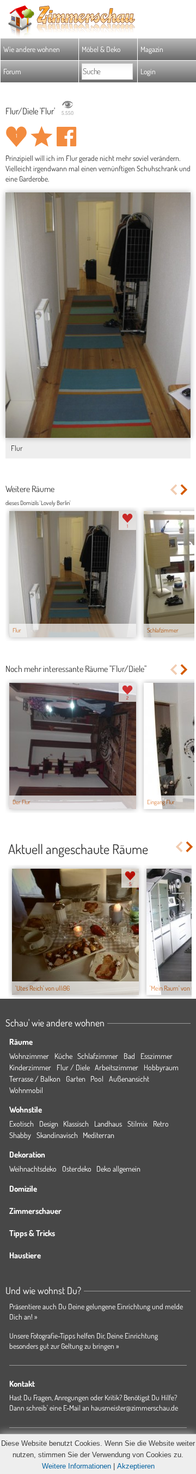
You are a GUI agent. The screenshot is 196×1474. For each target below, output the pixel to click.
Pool (96, 1078)
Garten (75, 1078)
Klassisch (76, 1123)
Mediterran (98, 1135)
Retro (161, 1123)
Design (48, 1123)
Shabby (20, 1135)
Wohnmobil (26, 1090)
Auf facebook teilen (66, 136)
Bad (129, 1056)
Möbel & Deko (101, 49)
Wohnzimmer (29, 1056)
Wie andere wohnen (31, 49)
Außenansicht (129, 1078)
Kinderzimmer (30, 1067)
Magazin (151, 49)
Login (148, 71)
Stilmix (137, 1123)
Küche (63, 1056)
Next (185, 489)
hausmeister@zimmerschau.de (134, 1407)
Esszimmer (156, 1056)
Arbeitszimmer (116, 1067)
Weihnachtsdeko (33, 1168)
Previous (173, 489)
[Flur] (98, 315)
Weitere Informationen (76, 1466)
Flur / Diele (73, 1067)
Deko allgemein (118, 1168)
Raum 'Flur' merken (41, 136)
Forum (12, 71)
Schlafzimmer (97, 1056)
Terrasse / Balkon (34, 1078)
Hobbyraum (161, 1067)
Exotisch (21, 1123)
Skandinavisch (57, 1135)
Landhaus (108, 1123)
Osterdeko (76, 1168)
